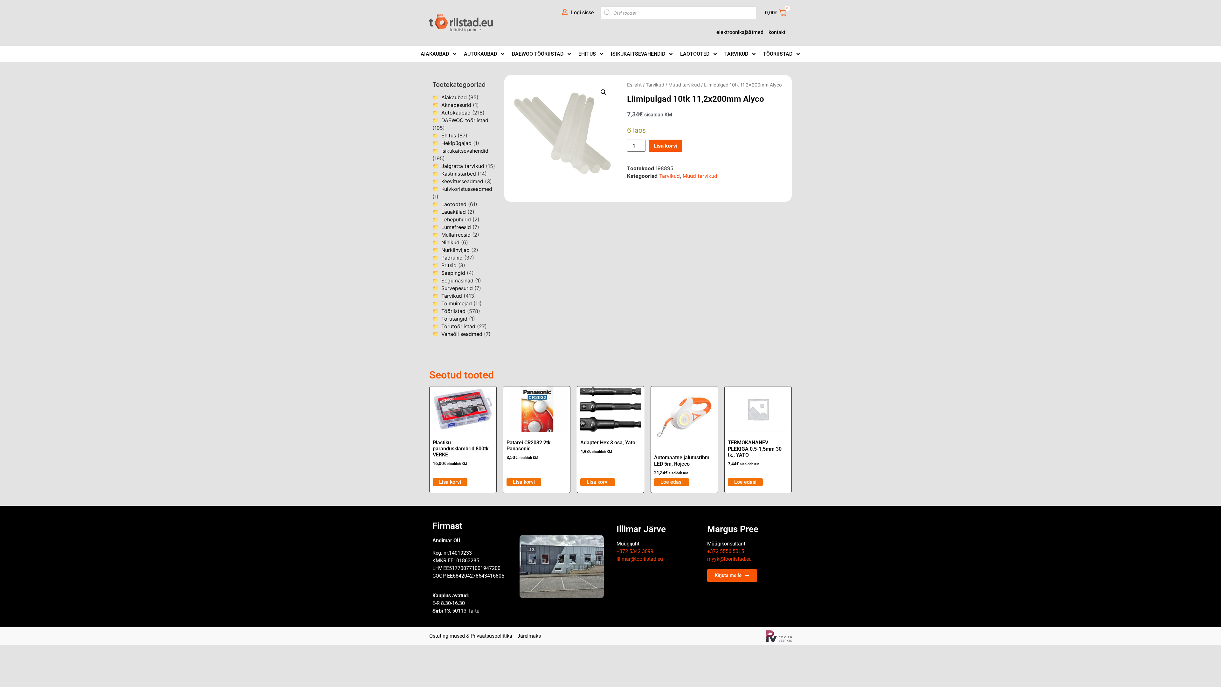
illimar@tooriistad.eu (640, 559)
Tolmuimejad (456, 303)
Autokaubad (480, 54)
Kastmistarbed (458, 173)
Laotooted (694, 54)
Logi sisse (582, 13)
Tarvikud (736, 54)
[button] (603, 92)
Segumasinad (457, 280)
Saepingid (453, 273)
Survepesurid (457, 288)
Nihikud (450, 242)
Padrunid (452, 257)
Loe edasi (671, 482)
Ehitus (587, 54)
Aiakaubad (435, 54)
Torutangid (454, 319)
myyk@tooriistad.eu (729, 559)
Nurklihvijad (455, 250)
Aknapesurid (456, 105)
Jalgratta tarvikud (462, 166)
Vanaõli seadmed (461, 334)
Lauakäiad (453, 212)
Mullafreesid (456, 235)
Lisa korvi (665, 145)
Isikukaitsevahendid (638, 54)
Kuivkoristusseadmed (466, 189)
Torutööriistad (458, 326)
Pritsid (449, 265)
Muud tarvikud (684, 85)
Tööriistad (777, 54)
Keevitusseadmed (462, 181)
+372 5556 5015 (725, 551)
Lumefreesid (456, 227)
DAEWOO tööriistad (537, 54)
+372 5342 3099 (635, 551)
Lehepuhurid (456, 219)
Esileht (634, 85)
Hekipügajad (456, 143)
